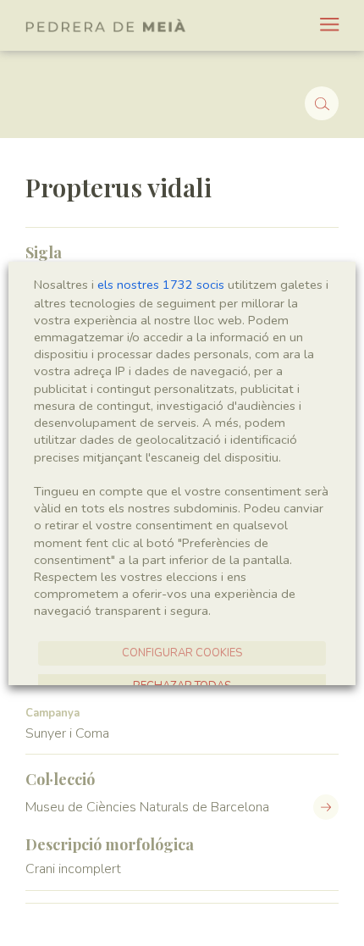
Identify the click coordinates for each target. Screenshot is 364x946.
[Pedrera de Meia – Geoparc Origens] (105, 25)
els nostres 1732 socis (160, 284)
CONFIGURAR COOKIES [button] (182, 653)
